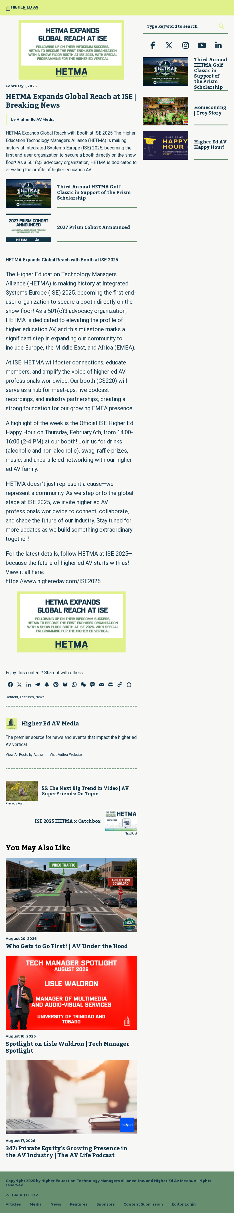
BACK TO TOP (25, 1195)
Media (36, 1204)
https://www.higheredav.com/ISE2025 (53, 581)
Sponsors (105, 1204)
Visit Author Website (66, 755)
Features (27, 697)
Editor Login (184, 1204)
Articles (13, 1204)
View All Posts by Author (25, 755)
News (40, 697)
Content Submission (143, 1204)
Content (12, 697)
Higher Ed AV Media (36, 119)
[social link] (153, 46)
